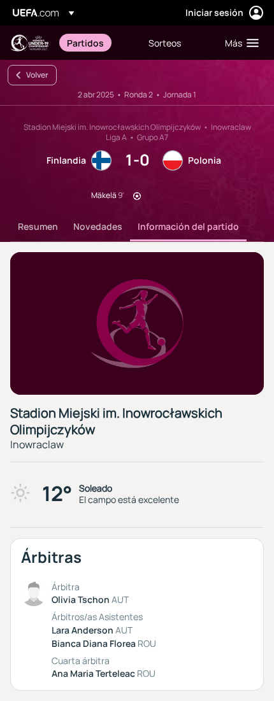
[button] (239, 42)
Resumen (38, 226)
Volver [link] (37, 74)
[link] (85, 42)
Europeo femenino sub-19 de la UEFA (29, 43)
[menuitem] (97, 42)
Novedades (97, 226)
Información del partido (188, 226)
